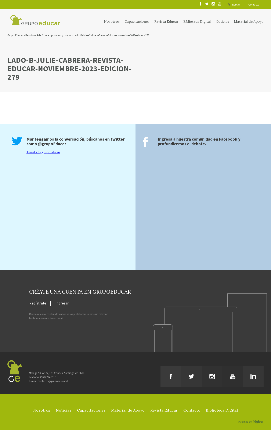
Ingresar (62, 303)
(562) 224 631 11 (49, 377)
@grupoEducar (52, 143)
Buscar (236, 4)
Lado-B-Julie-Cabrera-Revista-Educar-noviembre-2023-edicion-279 (111, 35)
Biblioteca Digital (197, 21)
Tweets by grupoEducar (43, 152)
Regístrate (37, 303)
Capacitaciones (136, 21)
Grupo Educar (15, 35)
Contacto (253, 4)
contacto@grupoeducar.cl (53, 381)
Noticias (222, 21)
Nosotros (112, 21)
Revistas (30, 35)
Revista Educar (166, 21)
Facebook (228, 139)
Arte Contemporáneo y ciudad (54, 35)
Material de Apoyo (249, 21)
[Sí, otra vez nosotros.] (251, 415)
